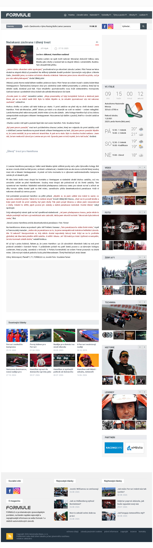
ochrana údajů (72, 532)
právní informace (111, 532)
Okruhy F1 (133, 15)
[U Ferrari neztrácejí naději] (88, 335)
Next (150, 182)
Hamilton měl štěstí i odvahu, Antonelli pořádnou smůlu (86, 371)
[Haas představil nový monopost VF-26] (124, 227)
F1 (97, 42)
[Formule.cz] (18, 15)
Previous (99, 182)
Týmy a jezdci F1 (120, 15)
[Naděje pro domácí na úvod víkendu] (64, 335)
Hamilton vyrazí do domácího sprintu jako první (40, 371)
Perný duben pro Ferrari (38, 345)
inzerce (133, 532)
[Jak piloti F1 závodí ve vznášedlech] (124, 182)
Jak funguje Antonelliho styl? (131, 513)
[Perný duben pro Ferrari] (41, 335)
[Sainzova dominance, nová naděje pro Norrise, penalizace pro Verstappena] (17, 360)
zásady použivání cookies (91, 532)
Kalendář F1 (95, 15)
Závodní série (82, 15)
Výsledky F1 (106, 15)
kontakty (142, 532)
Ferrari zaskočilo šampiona (14, 345)
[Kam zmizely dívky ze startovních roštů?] (124, 272)
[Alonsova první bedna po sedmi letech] (124, 362)
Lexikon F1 (143, 15)
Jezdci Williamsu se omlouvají (84, 489)
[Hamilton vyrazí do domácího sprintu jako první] (41, 360)
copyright (124, 532)
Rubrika (71, 15)
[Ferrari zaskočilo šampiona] (17, 335)
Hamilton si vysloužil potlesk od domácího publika (63, 371)
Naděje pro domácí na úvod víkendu (63, 345)
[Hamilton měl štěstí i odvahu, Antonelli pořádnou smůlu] (88, 360)
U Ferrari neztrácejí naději (86, 345)
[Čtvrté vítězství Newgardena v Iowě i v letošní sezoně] (124, 317)
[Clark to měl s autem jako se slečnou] (124, 407)
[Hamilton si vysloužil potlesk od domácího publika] (64, 360)
